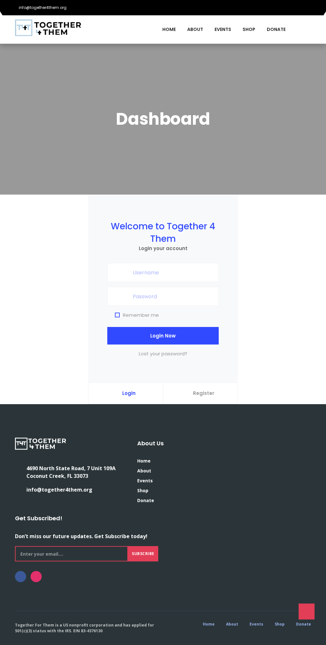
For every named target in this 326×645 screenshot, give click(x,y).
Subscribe (143, 553)
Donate (276, 29)
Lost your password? (163, 353)
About (195, 29)
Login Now (163, 335)
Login (129, 393)
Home (169, 29)
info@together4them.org (42, 7)
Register (203, 393)
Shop (249, 29)
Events (223, 29)
